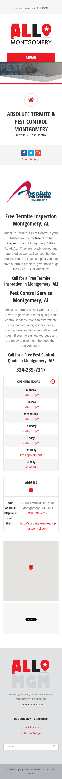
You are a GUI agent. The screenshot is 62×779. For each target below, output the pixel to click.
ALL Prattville (32, 727)
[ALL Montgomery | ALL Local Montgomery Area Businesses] (31, 34)
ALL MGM (42, 8)
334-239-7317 (38, 513)
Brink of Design (32, 733)
